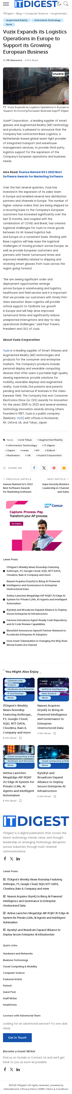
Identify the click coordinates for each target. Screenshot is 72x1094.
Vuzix (6, 351)
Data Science (49, 693)
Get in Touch (17, 1037)
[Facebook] (34, 468)
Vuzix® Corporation (50, 455)
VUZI (20, 418)
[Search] (65, 4)
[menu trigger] (7, 4)
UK (29, 455)
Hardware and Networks (21, 689)
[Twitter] (44, 468)
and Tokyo (25, 439)
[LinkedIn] (18, 859)
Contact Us (38, 1058)
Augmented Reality (16, 20)
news (25, 450)
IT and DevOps (15, 693)
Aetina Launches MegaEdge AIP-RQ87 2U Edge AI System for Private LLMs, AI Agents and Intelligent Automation (37, 599)
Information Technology (47, 20)
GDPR (41, 1089)
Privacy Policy (28, 1089)
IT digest (49, 445)
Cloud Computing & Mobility (23, 756)
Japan (11, 450)
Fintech (12, 685)
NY (37, 450)
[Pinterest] (54, 468)
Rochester (13, 455)
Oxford (51, 450)
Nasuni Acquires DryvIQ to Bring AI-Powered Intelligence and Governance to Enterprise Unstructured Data (33, 585)
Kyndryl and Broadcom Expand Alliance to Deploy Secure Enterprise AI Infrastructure (51, 782)
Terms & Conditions (57, 1089)
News (9, 24)
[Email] (64, 468)
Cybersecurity (15, 680)
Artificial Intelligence (53, 689)
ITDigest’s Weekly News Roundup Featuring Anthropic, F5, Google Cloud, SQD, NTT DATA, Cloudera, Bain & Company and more (34, 570)
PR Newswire (14, 60)
